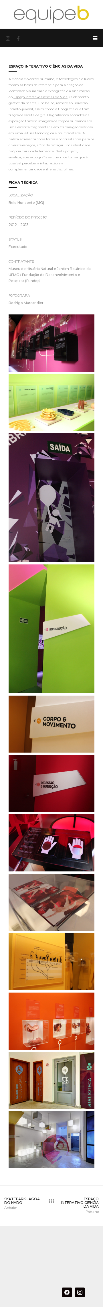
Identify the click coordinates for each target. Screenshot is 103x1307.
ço (23, 97)
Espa (17, 97)
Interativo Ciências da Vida (46, 97)
